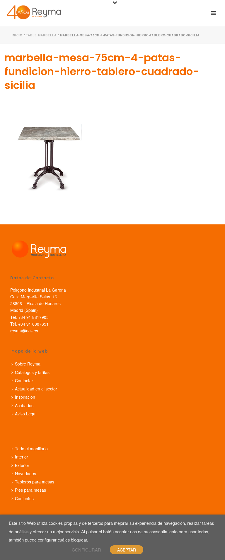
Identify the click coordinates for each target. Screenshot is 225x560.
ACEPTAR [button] (126, 550)
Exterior (22, 465)
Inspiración (25, 397)
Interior (21, 457)
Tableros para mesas (34, 482)
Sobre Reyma (27, 364)
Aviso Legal (25, 414)
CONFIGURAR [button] (86, 550)
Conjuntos (24, 498)
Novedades (25, 473)
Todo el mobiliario (31, 448)
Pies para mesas (30, 490)
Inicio (17, 35)
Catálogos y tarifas (32, 372)
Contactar (24, 380)
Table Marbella (41, 35)
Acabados (24, 405)
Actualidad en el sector (36, 389)
